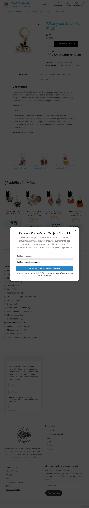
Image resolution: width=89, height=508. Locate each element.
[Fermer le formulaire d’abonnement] (75, 230)
